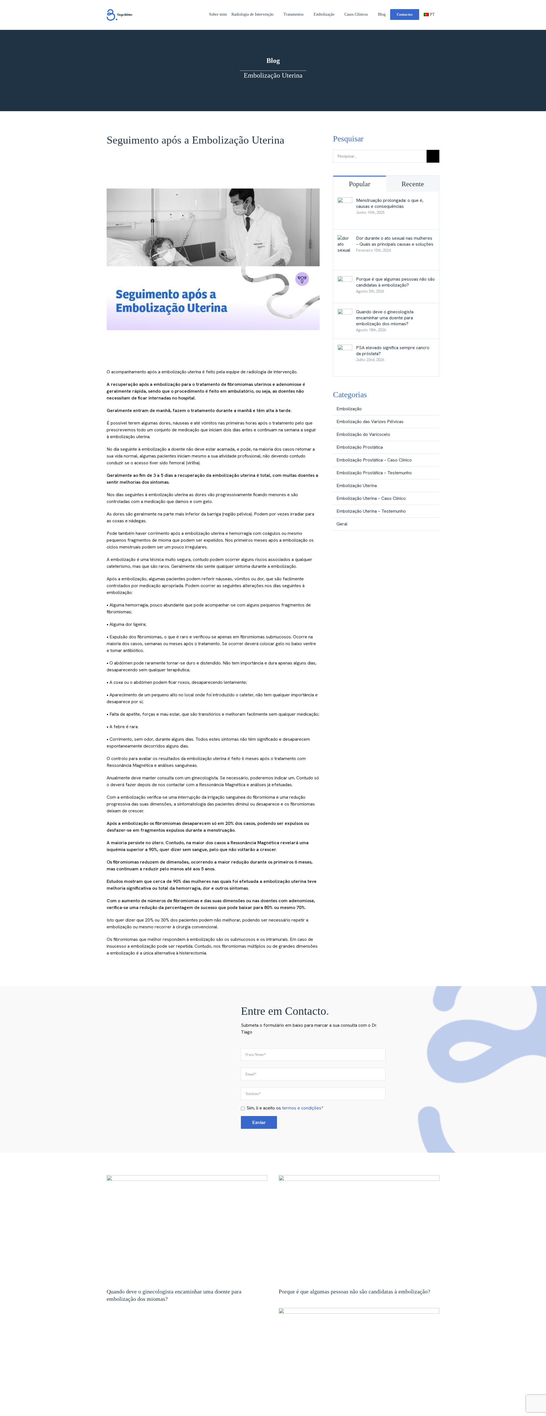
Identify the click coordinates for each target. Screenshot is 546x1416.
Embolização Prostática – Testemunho (374, 473)
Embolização (349, 409)
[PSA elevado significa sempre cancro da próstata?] (345, 348)
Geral (342, 524)
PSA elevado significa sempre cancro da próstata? (392, 351)
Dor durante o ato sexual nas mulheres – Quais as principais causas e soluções (394, 241)
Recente (413, 184)
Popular (359, 184)
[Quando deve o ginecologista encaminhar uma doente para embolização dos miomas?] (345, 312)
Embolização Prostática (359, 447)
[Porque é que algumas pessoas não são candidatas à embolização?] (345, 279)
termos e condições (301, 1108)
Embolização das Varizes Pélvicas (370, 422)
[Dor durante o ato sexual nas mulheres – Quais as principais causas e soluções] (345, 238)
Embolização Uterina (356, 485)
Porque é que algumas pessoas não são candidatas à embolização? (395, 282)
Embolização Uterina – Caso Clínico (371, 498)
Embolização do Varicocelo (363, 434)
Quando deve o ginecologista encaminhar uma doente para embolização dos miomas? (384, 318)
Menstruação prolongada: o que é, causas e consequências (389, 203)
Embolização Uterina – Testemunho (371, 511)
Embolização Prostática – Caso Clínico (374, 460)
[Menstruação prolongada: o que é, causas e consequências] (345, 201)
